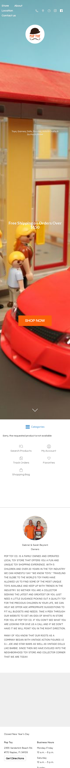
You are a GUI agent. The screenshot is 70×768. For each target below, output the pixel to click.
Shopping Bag (21, 474)
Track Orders (21, 462)
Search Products (21, 450)
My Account (48, 450)
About (18, 5)
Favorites (49, 462)
